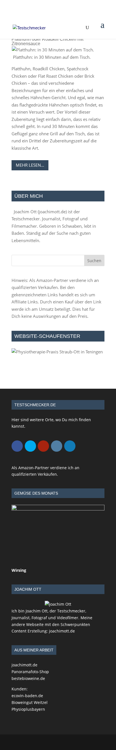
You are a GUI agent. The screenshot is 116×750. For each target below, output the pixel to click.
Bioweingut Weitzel (30, 702)
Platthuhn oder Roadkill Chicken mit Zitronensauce (47, 41)
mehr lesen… (30, 165)
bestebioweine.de (28, 678)
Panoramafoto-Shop (30, 671)
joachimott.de (52, 211)
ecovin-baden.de (27, 695)
